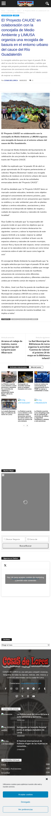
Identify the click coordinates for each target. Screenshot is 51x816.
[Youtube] (33, 697)
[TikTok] (40, 689)
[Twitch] (17, 697)
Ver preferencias (25, 809)
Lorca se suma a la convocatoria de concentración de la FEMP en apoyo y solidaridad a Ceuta (41, 387)
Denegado (25, 802)
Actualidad (10, 11)
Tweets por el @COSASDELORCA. (25, 579)
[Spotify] (28, 689)
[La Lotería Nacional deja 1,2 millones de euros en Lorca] (9, 404)
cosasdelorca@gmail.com (31, 683)
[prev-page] (24, 425)
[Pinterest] (16, 87)
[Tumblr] (45, 689)
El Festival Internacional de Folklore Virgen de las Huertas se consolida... (32, 743)
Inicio (3, 11)
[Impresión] (35, 87)
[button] (46, 779)
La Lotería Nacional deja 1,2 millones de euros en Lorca (8, 412)
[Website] (28, 697)
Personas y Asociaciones (11, 769)
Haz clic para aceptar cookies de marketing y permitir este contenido (25, 579)
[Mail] (17, 689)
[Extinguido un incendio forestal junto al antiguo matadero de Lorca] (25, 377)
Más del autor (36, 367)
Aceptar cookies (25, 794)
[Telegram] (29, 87)
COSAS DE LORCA (11, 80)
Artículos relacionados (18, 367)
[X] (10, 87)
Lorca (19, 11)
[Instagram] (12, 689)
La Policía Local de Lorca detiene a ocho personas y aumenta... (33, 715)
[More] (42, 87)
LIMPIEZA (34, 319)
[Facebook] (4, 87)
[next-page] (27, 425)
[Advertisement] (21, 446)
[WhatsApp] (23, 87)
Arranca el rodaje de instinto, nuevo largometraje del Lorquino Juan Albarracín (11, 347)
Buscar (26, 546)
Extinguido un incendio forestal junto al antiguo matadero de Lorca (24, 386)
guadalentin (24, 319)
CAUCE (14, 319)
